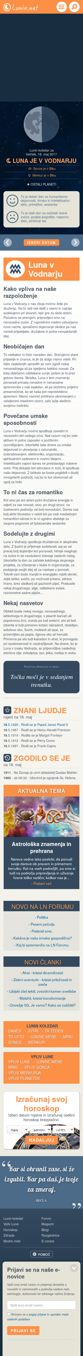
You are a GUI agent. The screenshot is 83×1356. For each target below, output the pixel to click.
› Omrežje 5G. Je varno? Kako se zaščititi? (42, 1005)
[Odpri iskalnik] (74, 7)
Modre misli (11, 1241)
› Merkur (35, 1042)
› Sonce (14, 1042)
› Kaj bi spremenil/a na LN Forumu (41, 944)
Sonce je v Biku (42, 168)
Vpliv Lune (11, 1224)
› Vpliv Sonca (36, 1067)
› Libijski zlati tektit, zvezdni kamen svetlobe (41, 991)
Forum (46, 1218)
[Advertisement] (41, 57)
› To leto (15, 1036)
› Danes (13, 1031)
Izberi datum (41, 242)
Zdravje (9, 1235)
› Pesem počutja (42, 924)
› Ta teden (52, 1031)
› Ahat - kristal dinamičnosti (41, 972)
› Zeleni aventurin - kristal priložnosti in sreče (41, 981)
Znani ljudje (40, 710)
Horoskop (10, 1229)
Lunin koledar (13, 1218)
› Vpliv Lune (18, 1061)
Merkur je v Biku (42, 175)
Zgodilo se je (42, 758)
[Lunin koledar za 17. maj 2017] (7, 242)
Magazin (48, 1224)
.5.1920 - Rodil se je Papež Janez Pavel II (35, 724)
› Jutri (32, 1031)
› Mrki (67, 1036)
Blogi (45, 1229)
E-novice (48, 1241)
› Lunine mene (42, 1036)
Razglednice (50, 1235)
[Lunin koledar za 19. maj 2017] (75, 242)
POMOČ (44, 1254)
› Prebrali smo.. (41, 931)
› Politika (41, 917)
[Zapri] (74, 1268)
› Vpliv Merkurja (23, 1073)
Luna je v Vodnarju (41, 160)
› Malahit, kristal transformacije (42, 998)
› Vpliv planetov (23, 1078)
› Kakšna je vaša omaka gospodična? (41, 938)
